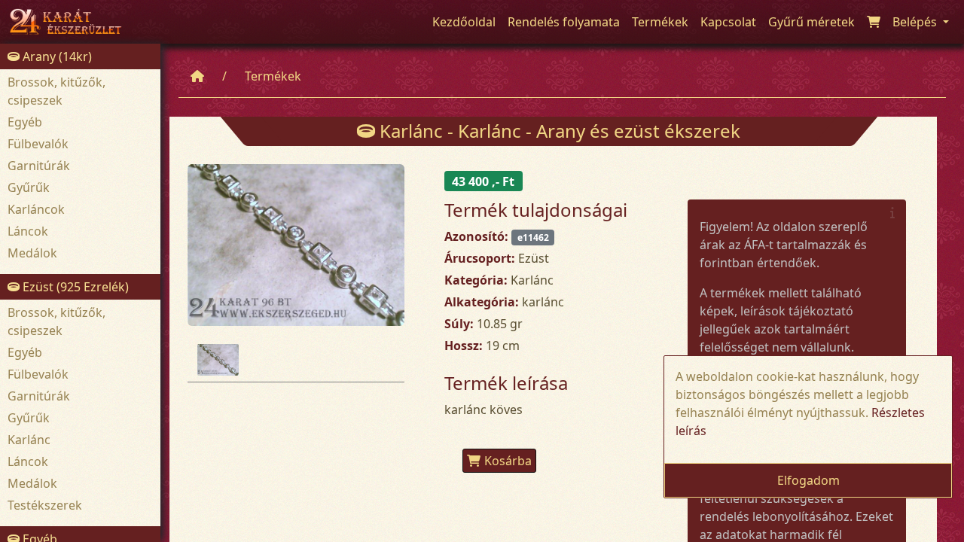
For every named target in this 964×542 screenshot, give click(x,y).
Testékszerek (45, 505)
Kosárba (508, 460)
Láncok (28, 231)
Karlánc (29, 439)
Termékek (273, 76)
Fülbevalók (38, 144)
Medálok (32, 253)
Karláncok (36, 209)
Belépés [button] (916, 22)
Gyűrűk (29, 187)
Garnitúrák (39, 165)
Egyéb (25, 122)
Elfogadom (808, 480)
